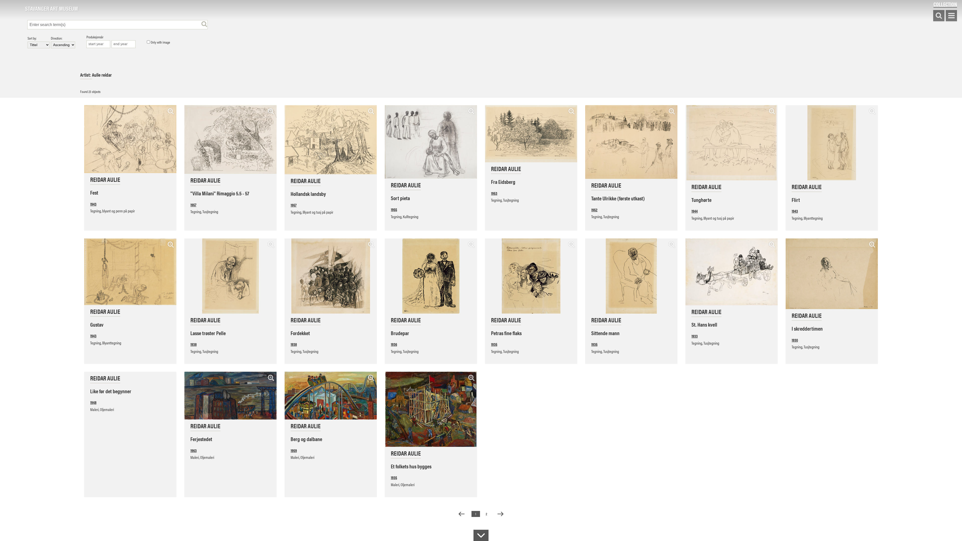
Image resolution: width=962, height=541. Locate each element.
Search (938, 16)
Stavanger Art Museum (51, 9)
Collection (945, 4)
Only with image (160, 42)
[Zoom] (170, 111)
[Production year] (98, 44)
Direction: (56, 38)
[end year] (123, 44)
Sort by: (32, 38)
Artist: (86, 74)
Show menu (951, 16)
